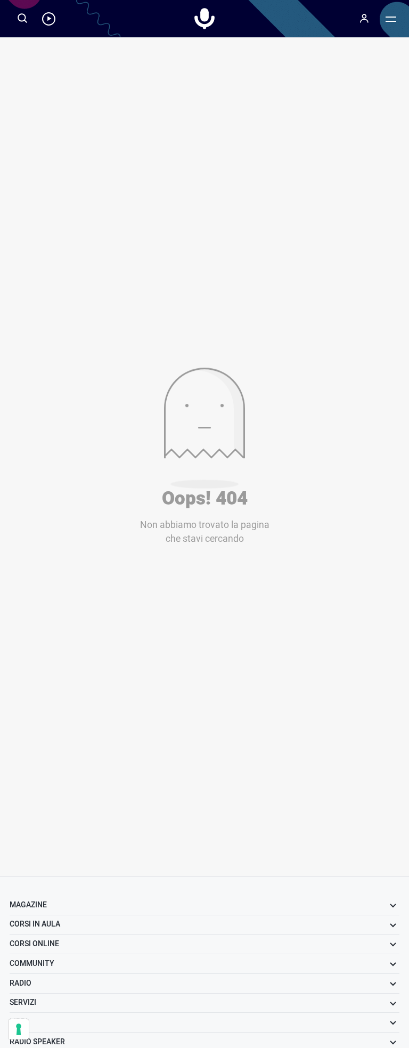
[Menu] (364, 18)
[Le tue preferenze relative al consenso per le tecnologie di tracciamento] (19, 1029)
